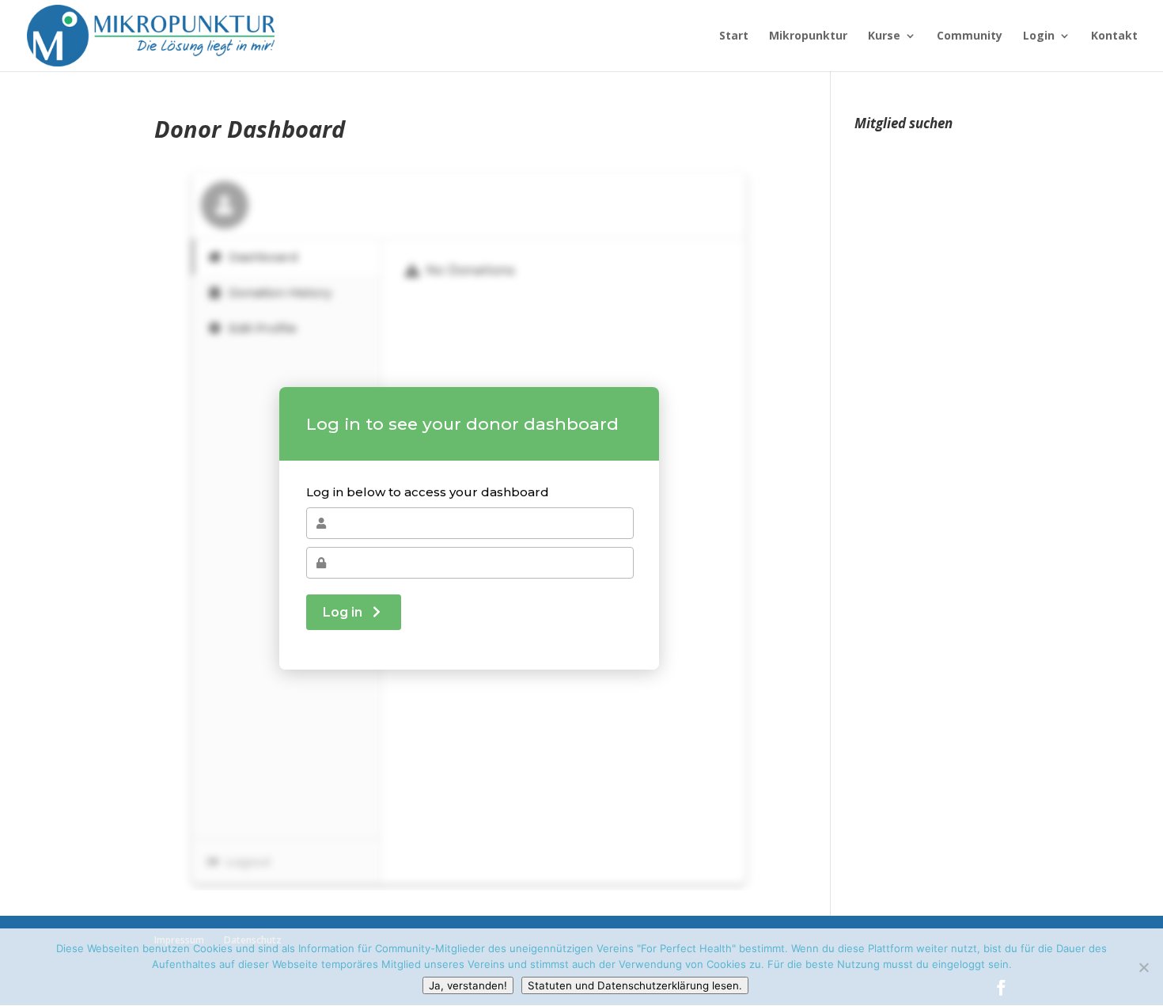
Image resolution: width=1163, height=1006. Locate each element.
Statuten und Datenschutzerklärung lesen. (635, 985)
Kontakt (1114, 36)
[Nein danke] (1143, 967)
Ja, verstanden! (468, 985)
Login (1039, 36)
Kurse (884, 36)
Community (969, 36)
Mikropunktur (808, 36)
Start (733, 36)
